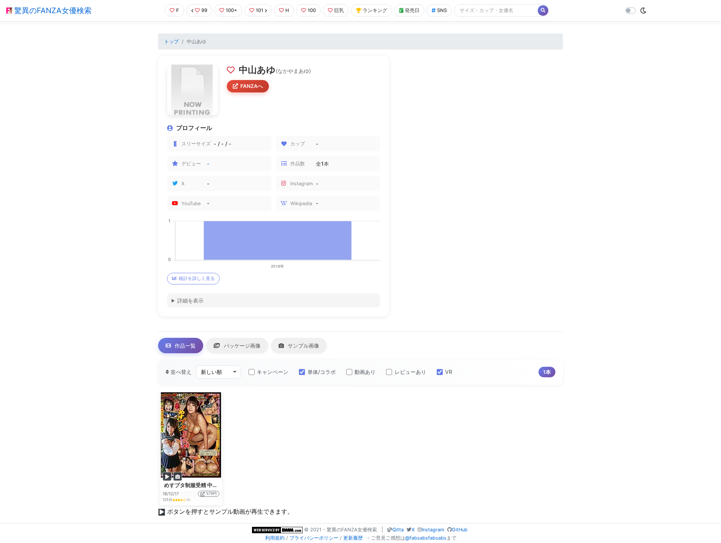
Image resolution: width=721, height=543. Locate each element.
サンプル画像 (302, 345)
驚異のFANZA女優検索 (52, 10)
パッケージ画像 (241, 345)
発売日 (412, 10)
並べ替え (180, 372)
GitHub (460, 529)
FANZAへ (251, 86)
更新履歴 (353, 538)
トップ (171, 41)
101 (259, 10)
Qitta (398, 529)
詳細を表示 (190, 300)
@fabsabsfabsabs (425, 538)
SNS (442, 10)
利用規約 (275, 538)
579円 (211, 493)
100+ (231, 10)
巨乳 (339, 10)
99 (204, 10)
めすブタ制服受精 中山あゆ (196, 485)
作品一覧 (184, 345)
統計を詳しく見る (197, 278)
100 (312, 10)
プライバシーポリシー (314, 538)
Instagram (433, 529)
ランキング (375, 10)
